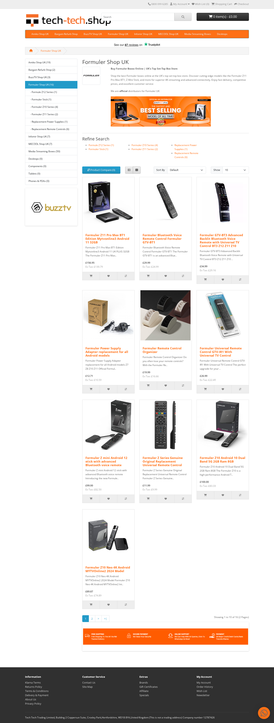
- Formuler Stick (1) (39, 99)
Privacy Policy (33, 703)
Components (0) (37, 166)
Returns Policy (33, 687)
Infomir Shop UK (143, 34)
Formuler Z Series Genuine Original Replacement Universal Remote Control (163, 461)
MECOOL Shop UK (168, 34)
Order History (205, 687)
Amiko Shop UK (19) (39, 62)
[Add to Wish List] (108, 276)
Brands (143, 682)
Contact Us (88, 682)
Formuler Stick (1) (98, 149)
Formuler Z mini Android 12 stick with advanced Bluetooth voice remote (106, 461)
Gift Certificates (148, 687)
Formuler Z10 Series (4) (145, 145)
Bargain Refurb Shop (66, 34)
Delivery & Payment (37, 695)
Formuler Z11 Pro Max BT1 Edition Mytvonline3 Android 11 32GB (107, 238)
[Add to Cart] (91, 276)
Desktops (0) (35, 158)
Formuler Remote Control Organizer (162, 350)
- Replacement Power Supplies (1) (48, 121)
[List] (129, 170)
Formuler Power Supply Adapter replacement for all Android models (106, 351)
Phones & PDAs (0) (38, 181)
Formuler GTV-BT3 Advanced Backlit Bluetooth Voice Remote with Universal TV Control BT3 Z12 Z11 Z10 (221, 240)
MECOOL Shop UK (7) (40, 144)
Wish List (202, 691)
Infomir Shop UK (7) (39, 136)
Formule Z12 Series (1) (101, 145)
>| (105, 618)
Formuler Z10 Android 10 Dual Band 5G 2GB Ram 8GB (222, 459)
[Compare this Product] (125, 276)
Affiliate (143, 691)
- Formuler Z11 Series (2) (43, 114)
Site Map (87, 687)
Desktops (222, 34)
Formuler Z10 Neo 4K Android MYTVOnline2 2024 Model (107, 569)
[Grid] (137, 170)
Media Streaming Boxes (197, 34)
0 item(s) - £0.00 (224, 16)
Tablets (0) (34, 173)
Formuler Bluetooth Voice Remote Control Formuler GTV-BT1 (162, 238)
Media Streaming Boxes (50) (44, 151)
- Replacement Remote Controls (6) (48, 129)
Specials (144, 695)
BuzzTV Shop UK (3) (39, 77)
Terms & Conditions (37, 691)
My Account (204, 682)
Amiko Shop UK (40, 34)
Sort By (160, 170)
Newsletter (203, 695)
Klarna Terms (33, 682)
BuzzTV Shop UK (93, 34)
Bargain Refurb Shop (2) (41, 70)
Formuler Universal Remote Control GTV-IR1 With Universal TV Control (221, 351)
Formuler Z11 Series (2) (145, 149)
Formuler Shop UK (118, 34)
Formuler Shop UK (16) (41, 84)
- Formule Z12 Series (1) (42, 92)
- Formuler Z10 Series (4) (43, 107)
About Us (30, 699)
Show (216, 170)
